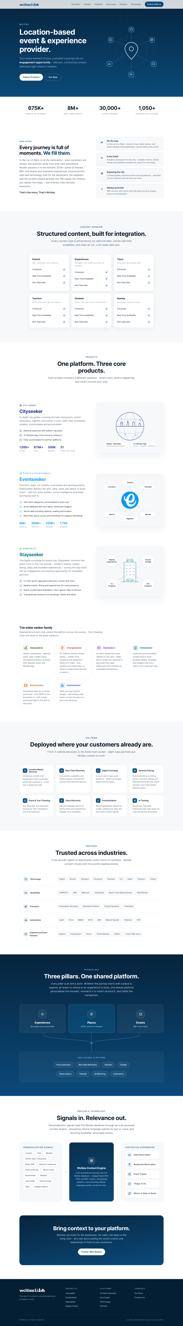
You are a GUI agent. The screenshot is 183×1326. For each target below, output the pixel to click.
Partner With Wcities (91, 1252)
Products (98, 4)
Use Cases (111, 4)
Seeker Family (72, 1306)
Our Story (76, 4)
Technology (136, 4)
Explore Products (31, 77)
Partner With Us (154, 4)
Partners (123, 4)
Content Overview (108, 1293)
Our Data (52, 77)
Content (87, 4)
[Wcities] (29, 4)
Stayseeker (71, 1302)
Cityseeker (70, 1293)
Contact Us (140, 1297)
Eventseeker (71, 1297)
